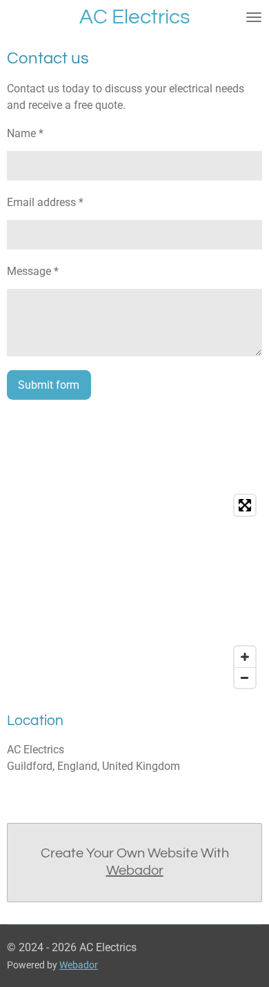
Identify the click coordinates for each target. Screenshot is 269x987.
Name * (25, 133)
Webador (134, 870)
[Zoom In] (245, 657)
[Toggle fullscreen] (245, 505)
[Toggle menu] (254, 17)
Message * (33, 271)
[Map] (134, 591)
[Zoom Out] (245, 677)
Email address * (45, 202)
